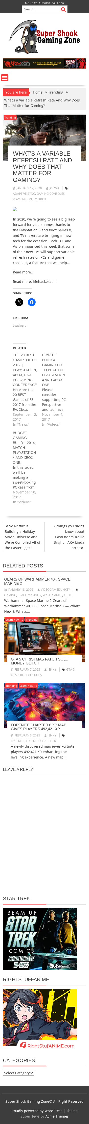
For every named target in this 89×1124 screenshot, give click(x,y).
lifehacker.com (45, 281)
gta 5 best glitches (26, 675)
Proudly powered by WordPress (36, 1110)
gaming (10, 595)
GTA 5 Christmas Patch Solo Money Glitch (39, 661)
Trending (10, 117)
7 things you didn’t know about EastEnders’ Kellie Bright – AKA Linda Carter (69, 537)
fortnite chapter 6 (41, 741)
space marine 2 (29, 595)
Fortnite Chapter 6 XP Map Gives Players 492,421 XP (38, 727)
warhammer (52, 595)
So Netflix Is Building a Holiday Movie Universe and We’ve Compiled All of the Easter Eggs (22, 537)
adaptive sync (24, 194)
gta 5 (70, 669)
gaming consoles (51, 194)
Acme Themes (57, 1116)
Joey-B (54, 188)
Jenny (52, 669)
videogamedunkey (55, 589)
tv (35, 199)
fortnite (17, 741)
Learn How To (14, 619)
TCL (61, 241)
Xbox (42, 199)
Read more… (23, 272)
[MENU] (4, 77)
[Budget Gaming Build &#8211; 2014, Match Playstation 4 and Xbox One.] (27, 467)
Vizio (17, 246)
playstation (22, 199)
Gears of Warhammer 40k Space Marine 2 (37, 581)
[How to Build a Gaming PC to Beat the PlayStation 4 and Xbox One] (56, 390)
